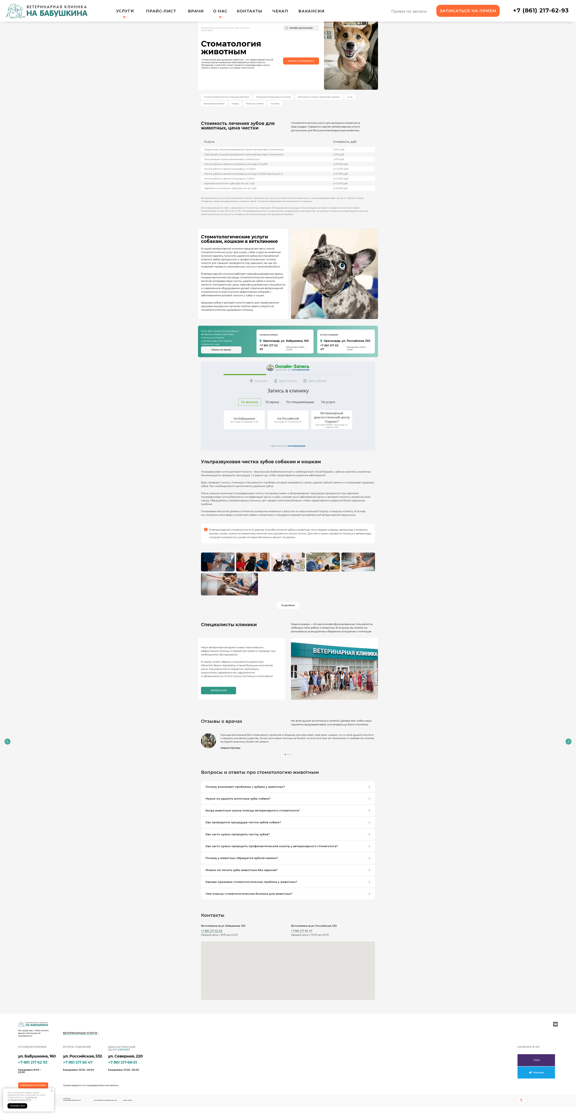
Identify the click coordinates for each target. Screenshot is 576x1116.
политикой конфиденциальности (22, 1098)
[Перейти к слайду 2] (288, 754)
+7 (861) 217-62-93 (541, 10)
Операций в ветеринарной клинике (273, 97)
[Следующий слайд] (569, 742)
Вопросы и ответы (255, 103)
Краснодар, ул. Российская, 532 (347, 340)
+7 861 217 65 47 (301, 931)
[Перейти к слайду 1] (285, 754)
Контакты (249, 11)
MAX (537, 1060)
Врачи (196, 11)
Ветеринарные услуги (80, 1033)
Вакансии (311, 11)
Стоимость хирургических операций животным (226, 97)
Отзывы (235, 103)
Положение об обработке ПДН (105, 1100)
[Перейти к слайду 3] (290, 754)
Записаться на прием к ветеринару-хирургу (319, 97)
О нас (220, 11)
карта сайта (127, 1100)
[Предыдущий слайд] (7, 742)
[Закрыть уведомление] (51, 1090)
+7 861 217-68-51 (122, 1062)
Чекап (280, 11)
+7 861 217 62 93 (211, 931)
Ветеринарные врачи (214, 103)
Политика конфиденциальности (72, 1099)
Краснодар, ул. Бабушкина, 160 (286, 340)
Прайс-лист (161, 11)
